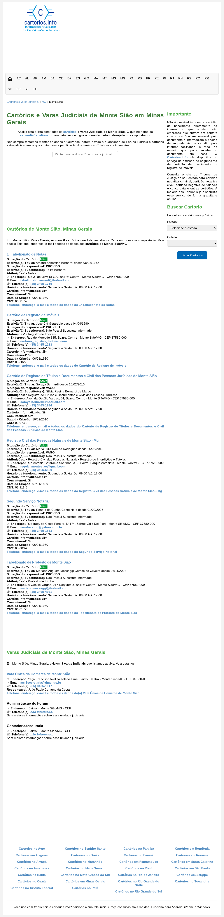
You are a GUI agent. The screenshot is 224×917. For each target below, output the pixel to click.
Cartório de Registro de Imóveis (33, 315)
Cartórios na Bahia (32, 875)
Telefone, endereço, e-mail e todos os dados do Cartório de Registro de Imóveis (66, 365)
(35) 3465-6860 (41, 470)
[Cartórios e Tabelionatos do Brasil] (10, 79)
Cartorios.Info (177, 157)
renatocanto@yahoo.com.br (41, 527)
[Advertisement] (151, 35)
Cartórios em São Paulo (192, 868)
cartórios (70, 131)
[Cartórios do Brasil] (40, 31)
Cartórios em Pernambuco (138, 861)
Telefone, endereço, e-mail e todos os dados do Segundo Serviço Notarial (62, 551)
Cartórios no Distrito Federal (31, 888)
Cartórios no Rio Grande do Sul (138, 891)
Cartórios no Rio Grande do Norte (138, 883)
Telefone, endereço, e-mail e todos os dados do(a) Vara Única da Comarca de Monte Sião (73, 693)
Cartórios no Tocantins (192, 881)
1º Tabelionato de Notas (26, 254)
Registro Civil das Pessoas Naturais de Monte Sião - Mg (53, 440)
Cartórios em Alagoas (32, 855)
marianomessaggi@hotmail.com (44, 588)
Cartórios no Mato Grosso (85, 868)
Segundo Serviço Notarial (28, 501)
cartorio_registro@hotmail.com (43, 341)
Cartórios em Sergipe (192, 875)
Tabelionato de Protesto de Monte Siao (39, 562)
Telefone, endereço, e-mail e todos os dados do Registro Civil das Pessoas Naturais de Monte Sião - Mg (84, 491)
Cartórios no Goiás (85, 855)
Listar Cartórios (192, 255)
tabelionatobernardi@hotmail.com (45, 280)
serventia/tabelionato (36, 135)
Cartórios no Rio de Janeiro (138, 875)
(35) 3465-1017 (41, 686)
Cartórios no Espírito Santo (85, 848)
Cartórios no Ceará (32, 881)
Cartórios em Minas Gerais (85, 881)
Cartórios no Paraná (139, 855)
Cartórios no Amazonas (31, 868)
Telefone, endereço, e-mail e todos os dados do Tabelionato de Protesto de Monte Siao (72, 612)
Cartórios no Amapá (32, 861)
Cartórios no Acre (32, 848)
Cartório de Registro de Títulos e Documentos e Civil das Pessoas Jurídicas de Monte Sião (82, 376)
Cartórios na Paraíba (139, 848)
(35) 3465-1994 (41, 405)
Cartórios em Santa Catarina (192, 861)
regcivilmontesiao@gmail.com (42, 466)
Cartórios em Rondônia (192, 848)
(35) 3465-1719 (41, 283)
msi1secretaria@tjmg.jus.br (40, 682)
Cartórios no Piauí (138, 868)
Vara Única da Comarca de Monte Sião (38, 674)
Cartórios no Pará (85, 888)
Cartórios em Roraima (192, 855)
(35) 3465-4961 (41, 591)
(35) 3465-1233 (41, 344)
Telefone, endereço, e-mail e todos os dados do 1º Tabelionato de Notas (61, 304)
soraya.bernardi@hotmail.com (42, 402)
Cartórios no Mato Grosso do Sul (85, 875)
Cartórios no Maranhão (85, 861)
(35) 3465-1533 (41, 530)
